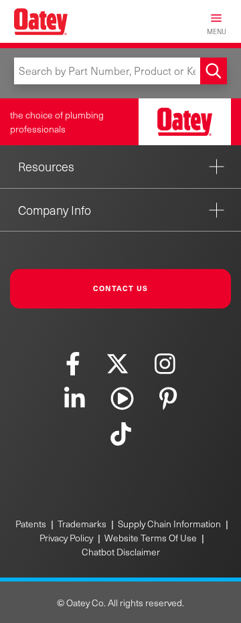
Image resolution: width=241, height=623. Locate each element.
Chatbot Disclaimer (121, 551)
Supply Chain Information (169, 523)
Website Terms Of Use (150, 537)
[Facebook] (73, 363)
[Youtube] (121, 398)
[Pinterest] (167, 398)
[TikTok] (120, 434)
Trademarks (82, 523)
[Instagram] (165, 363)
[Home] (41, 21)
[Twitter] (117, 363)
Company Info (54, 209)
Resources (46, 166)
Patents (30, 523)
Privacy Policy (66, 537)
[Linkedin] (75, 398)
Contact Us (121, 288)
